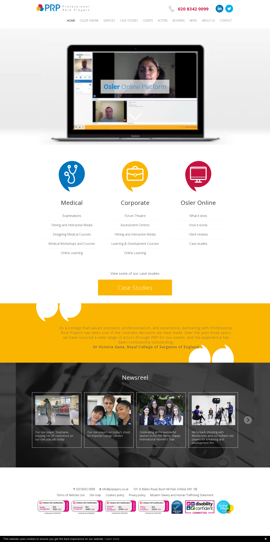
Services (109, 20)
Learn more (112, 538)
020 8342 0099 (193, 9)
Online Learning (72, 253)
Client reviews (198, 234)
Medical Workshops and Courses (71, 243)
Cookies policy (115, 495)
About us (208, 20)
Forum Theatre (135, 216)
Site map (95, 495)
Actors (163, 20)
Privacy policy (137, 495)
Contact (226, 20)
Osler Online (89, 20)
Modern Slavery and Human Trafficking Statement (181, 495)
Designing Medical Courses (72, 234)
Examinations (71, 216)
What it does (198, 216)
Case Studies (135, 287)
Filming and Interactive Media (71, 225)
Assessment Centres (135, 225)
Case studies (129, 20)
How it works (198, 225)
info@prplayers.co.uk (115, 489)
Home (71, 20)
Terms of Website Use (71, 495)
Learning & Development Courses (135, 243)
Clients (148, 20)
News (193, 20)
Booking (179, 20)
